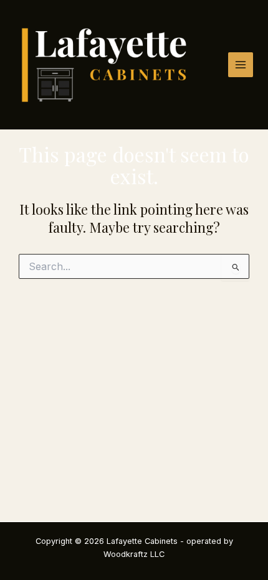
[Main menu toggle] (240, 64)
